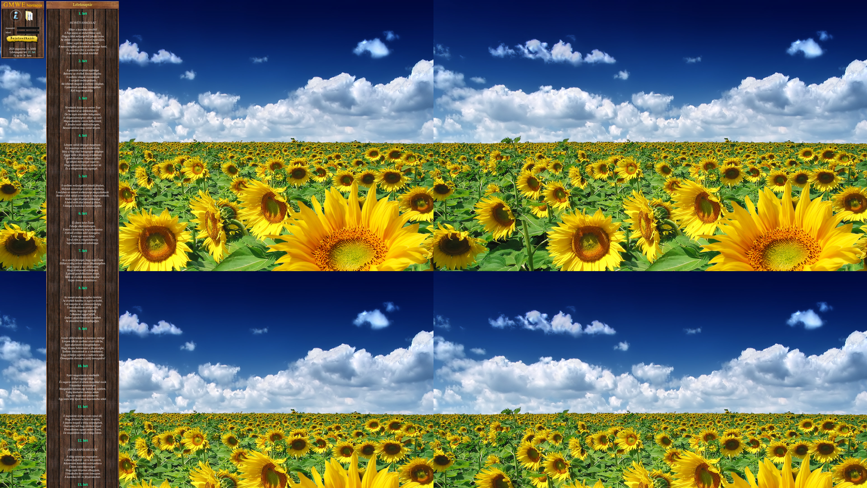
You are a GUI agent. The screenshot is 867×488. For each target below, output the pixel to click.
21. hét (31, 52)
